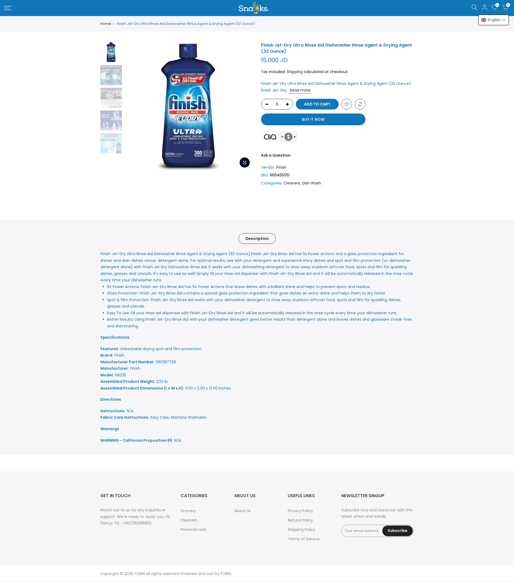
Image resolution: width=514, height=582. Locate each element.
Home (105, 23)
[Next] (243, 106)
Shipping (295, 71)
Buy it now (313, 119)
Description (257, 238)
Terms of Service (304, 539)
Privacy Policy (300, 510)
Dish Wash (311, 183)
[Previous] (134, 106)
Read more (300, 90)
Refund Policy (300, 520)
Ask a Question (275, 155)
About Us (242, 510)
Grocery (188, 510)
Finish (281, 167)
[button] (493, 20)
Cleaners (292, 183)
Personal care (193, 529)
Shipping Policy (301, 529)
